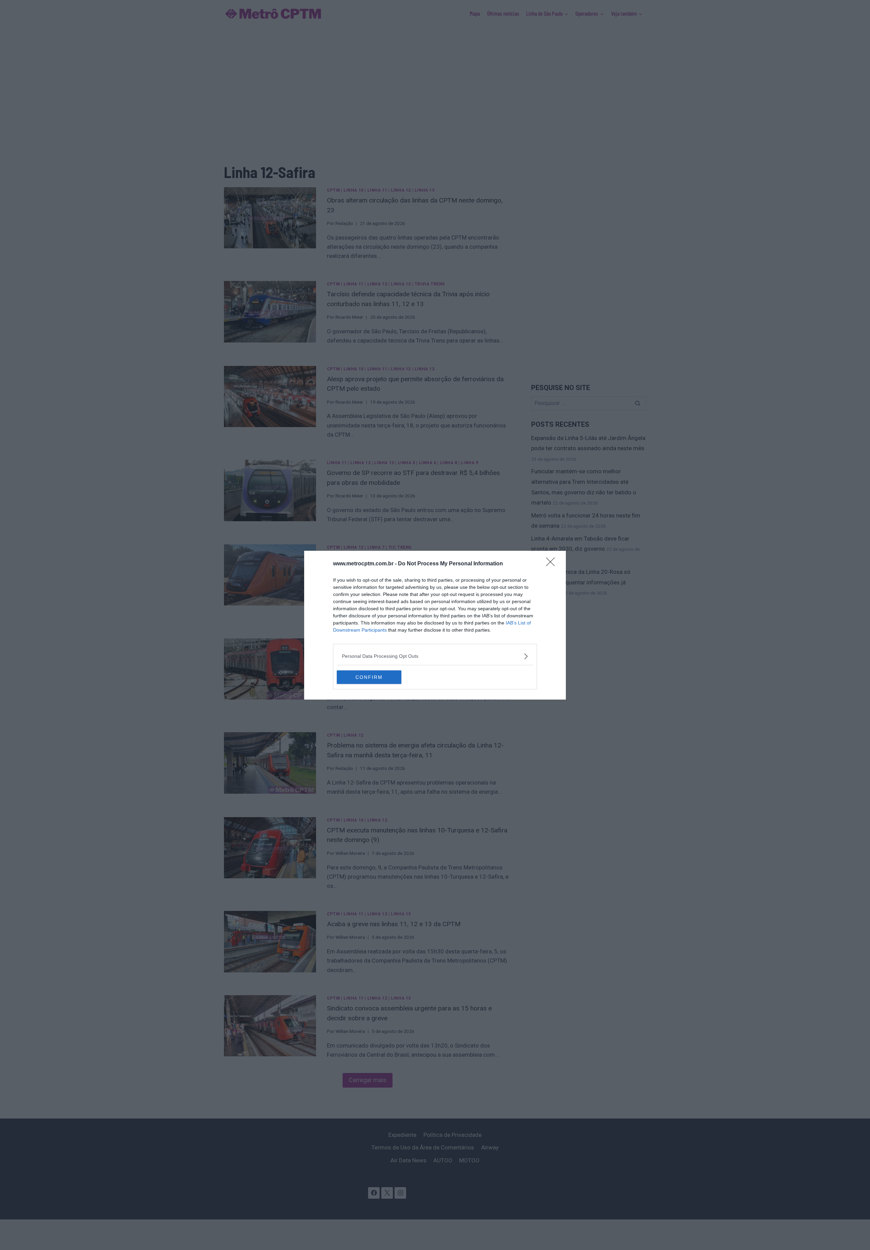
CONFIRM (369, 677)
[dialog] (435, 625)
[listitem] (435, 656)
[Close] (552, 564)
